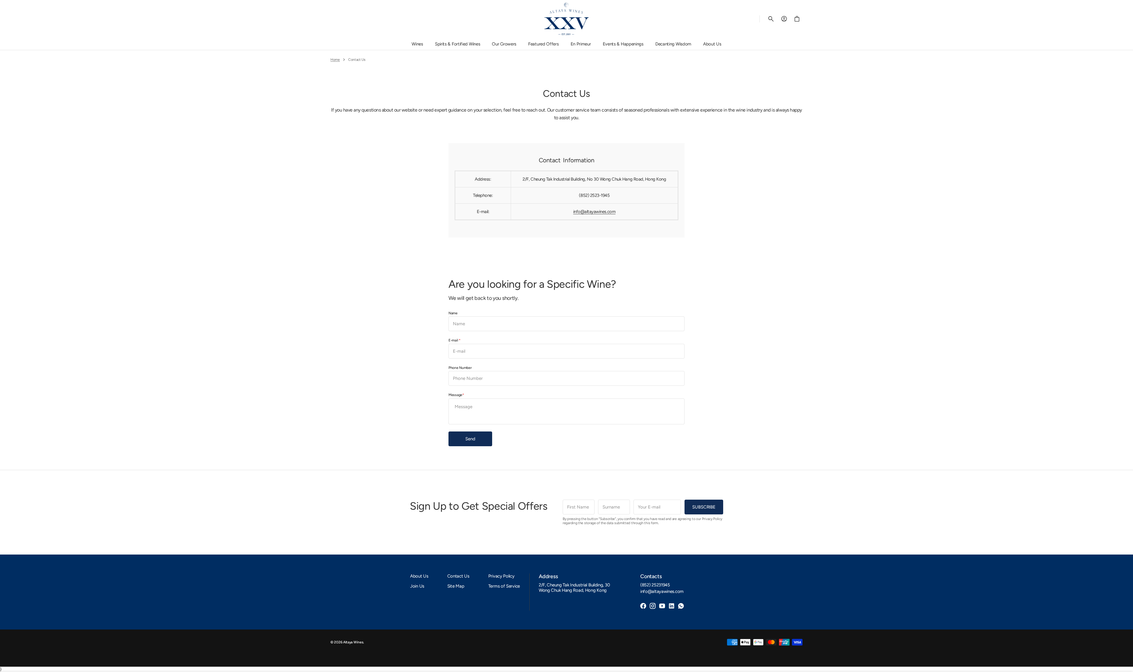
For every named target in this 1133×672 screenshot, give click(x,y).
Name (453, 313)
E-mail (453, 340)
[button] (770, 18)
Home (335, 60)
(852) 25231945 (655, 585)
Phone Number (459, 368)
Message (455, 395)
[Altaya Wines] (566, 19)
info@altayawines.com (594, 211)
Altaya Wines (353, 642)
